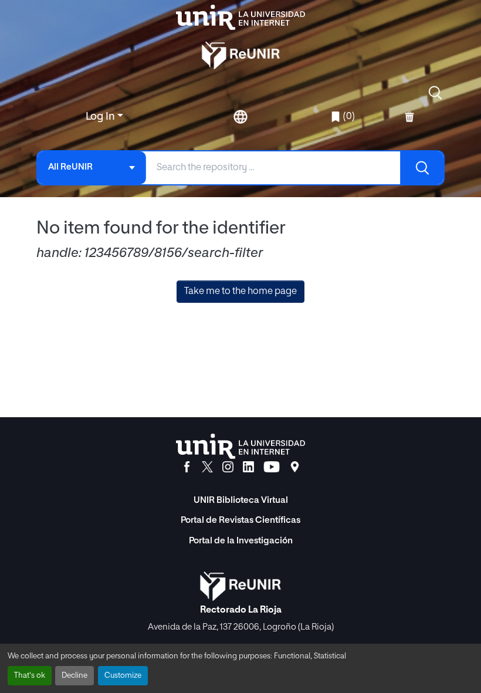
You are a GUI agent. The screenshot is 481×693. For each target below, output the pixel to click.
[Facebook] (186, 467)
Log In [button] (101, 116)
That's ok (29, 676)
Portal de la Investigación (241, 540)
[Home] (240, 17)
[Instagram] (227, 467)
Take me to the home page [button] (240, 291)
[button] (435, 93)
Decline (74, 676)
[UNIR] (240, 446)
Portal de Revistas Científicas (240, 520)
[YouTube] (271, 467)
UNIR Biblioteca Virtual (241, 500)
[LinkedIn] (248, 467)
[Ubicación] (294, 467)
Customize (122, 676)
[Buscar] (421, 167)
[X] (207, 467)
